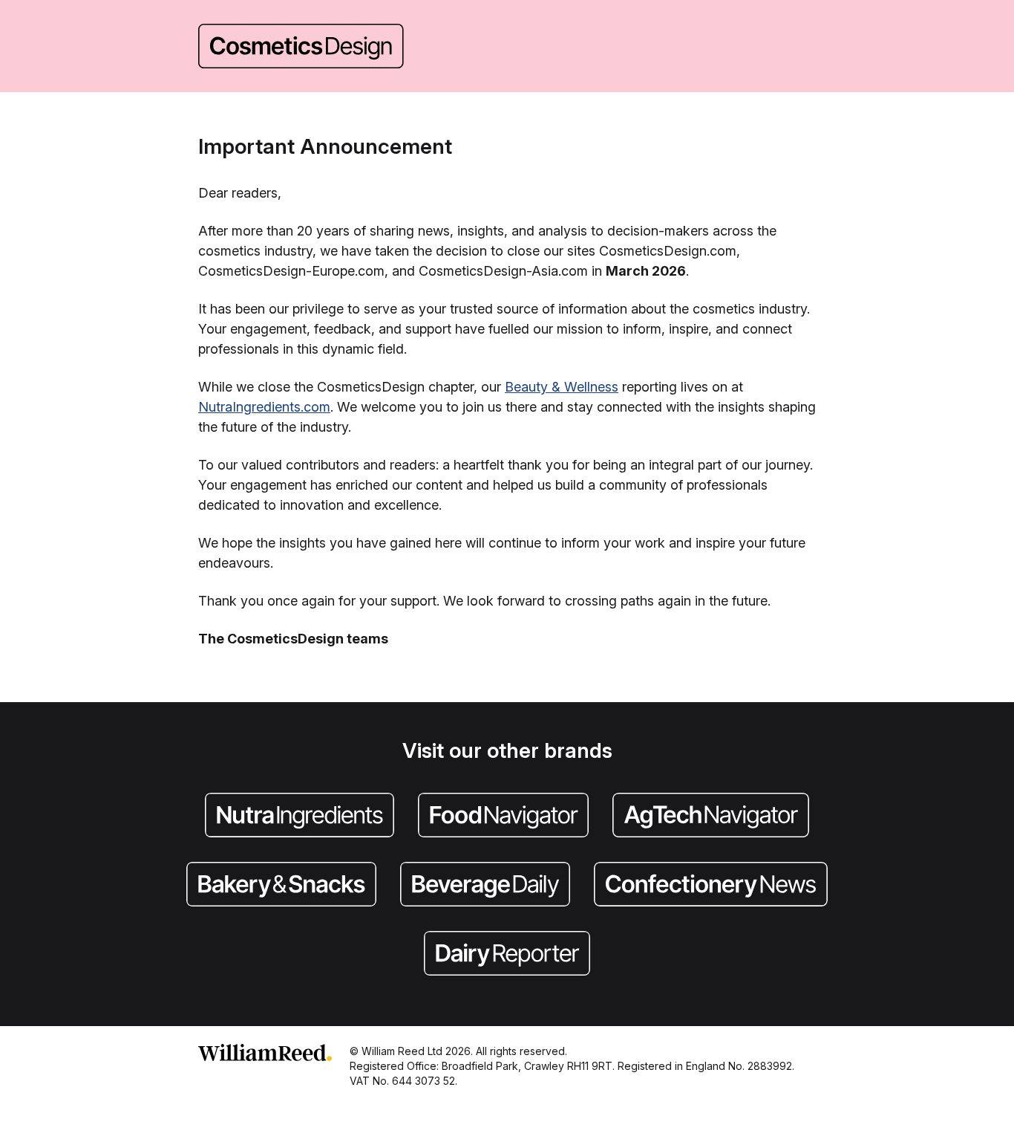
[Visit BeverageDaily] (485, 885)
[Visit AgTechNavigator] (710, 816)
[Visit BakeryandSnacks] (281, 885)
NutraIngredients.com (264, 407)
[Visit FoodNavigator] (503, 816)
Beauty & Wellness (561, 387)
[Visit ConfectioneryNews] (711, 885)
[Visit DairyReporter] (506, 955)
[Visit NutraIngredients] (299, 816)
